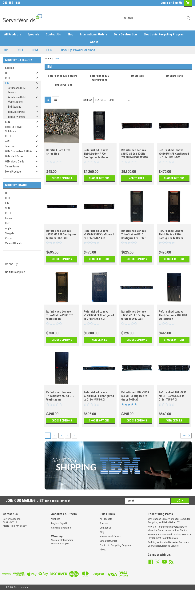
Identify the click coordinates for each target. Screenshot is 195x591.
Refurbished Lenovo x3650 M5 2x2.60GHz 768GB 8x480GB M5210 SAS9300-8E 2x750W (134, 154)
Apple (8, 228)
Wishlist (55, 519)
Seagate (9, 233)
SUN (49, 50)
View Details (99, 339)
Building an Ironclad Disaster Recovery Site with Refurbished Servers (168, 544)
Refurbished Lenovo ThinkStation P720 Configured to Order (96, 154)
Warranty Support (60, 543)
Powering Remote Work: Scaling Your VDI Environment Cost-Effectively (169, 536)
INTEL (8, 136)
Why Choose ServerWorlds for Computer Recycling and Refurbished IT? (169, 521)
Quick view (61, 140)
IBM (35, 50)
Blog (70, 34)
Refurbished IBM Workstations (17, 99)
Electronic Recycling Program (164, 34)
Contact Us (53, 34)
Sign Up (177, 3)
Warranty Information (62, 540)
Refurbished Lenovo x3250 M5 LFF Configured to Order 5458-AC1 (99, 396)
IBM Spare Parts (16, 112)
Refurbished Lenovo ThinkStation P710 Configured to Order (133, 234)
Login (164, 3)
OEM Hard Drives (14, 156)
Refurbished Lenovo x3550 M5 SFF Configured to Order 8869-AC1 (61, 234)
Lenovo (9, 218)
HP (6, 50)
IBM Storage (14, 106)
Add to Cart (136, 178)
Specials (33, 34)
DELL (20, 50)
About (94, 42)
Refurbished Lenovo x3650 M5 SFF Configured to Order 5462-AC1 (99, 234)
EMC (7, 223)
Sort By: (87, 99)
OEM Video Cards (14, 161)
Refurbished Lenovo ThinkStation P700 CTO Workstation (60, 315)
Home (48, 58)
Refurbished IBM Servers (17, 90)
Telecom (9, 146)
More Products (13, 171)
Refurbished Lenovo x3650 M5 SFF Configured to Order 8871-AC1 (174, 154)
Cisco (8, 238)
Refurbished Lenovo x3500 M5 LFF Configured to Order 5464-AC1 (99, 315)
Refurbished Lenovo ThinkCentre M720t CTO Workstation (60, 396)
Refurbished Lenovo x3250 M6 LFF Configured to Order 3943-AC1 (136, 315)
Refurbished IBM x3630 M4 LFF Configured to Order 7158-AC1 (172, 396)
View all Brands (13, 243)
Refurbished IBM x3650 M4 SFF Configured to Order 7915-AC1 (135, 396)
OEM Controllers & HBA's (19, 151)
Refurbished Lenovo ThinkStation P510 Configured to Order (171, 234)
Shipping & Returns (61, 527)
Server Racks (12, 166)
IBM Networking (16, 116)
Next (185, 435)
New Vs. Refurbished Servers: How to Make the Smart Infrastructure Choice (167, 528)
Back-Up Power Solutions (78, 50)
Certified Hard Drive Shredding (58, 152)
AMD (7, 141)
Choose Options (61, 178)
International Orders (93, 34)
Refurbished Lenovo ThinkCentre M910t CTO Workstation (173, 315)
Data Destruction (125, 34)
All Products (12, 34)
